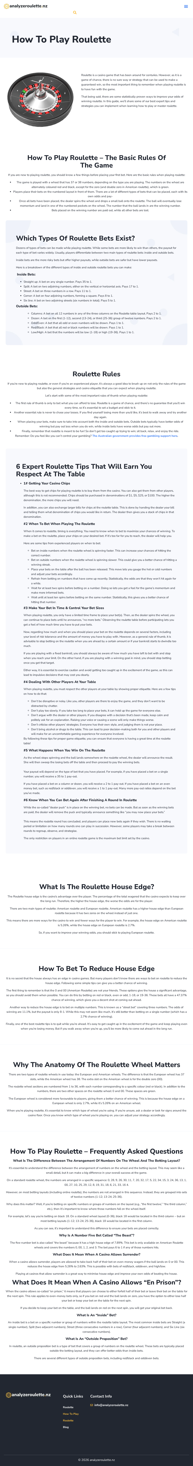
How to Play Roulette (71, 1417)
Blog (66, 1427)
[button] (186, 6)
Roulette (68, 1407)
